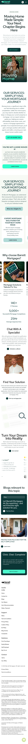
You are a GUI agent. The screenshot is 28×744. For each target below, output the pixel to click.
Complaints (4, 633)
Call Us (3, 658)
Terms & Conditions (6, 618)
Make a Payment (5, 608)
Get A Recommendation (7, 605)
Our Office (4, 661)
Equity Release (5, 644)
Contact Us (4, 596)
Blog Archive (4, 630)
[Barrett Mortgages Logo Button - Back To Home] (5, 582)
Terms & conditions (6, 672)
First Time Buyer (5, 641)
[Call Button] (23, 2)
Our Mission (4, 602)
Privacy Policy (4, 621)
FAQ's (2, 616)
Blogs (2, 599)
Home (3, 593)
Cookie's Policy (5, 624)
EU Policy (3, 627)
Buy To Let (4, 650)
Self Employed (5, 647)
